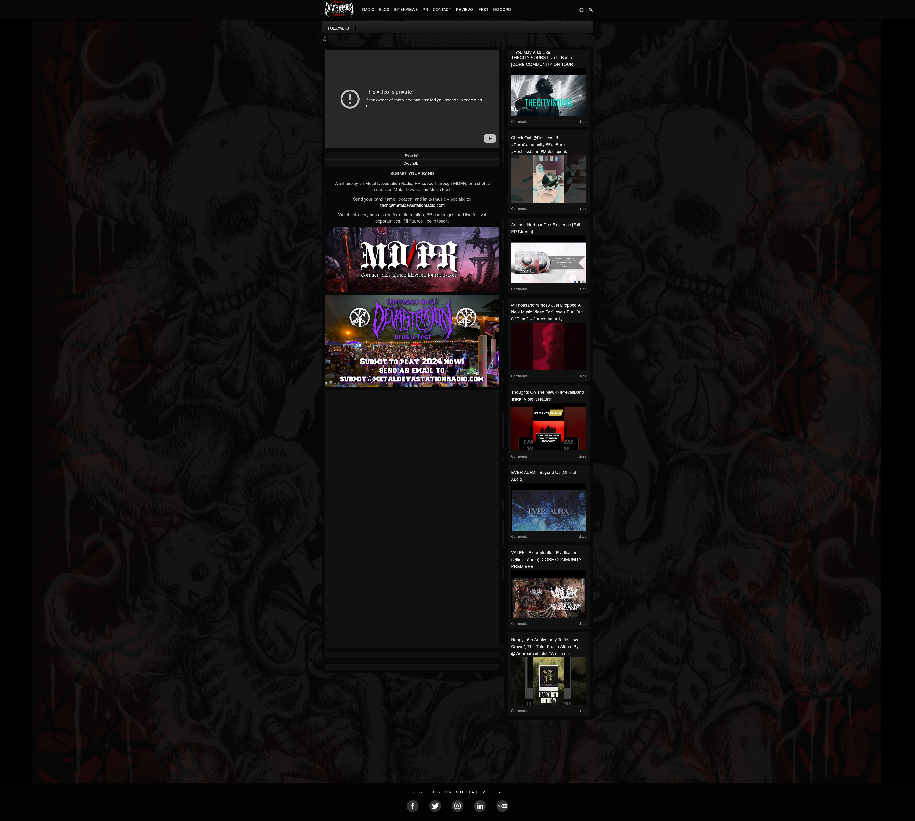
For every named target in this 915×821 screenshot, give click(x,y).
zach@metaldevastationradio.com (412, 205)
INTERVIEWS (406, 9)
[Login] (581, 10)
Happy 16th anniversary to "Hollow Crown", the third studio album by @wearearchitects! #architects (545, 646)
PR (425, 9)
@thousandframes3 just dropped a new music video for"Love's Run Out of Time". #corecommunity (547, 312)
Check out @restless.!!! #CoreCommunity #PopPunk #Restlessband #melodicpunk (539, 144)
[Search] (591, 10)
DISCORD (502, 9)
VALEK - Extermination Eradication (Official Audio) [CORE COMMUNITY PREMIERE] (546, 559)
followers (338, 28)
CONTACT (442, 9)
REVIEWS (465, 9)
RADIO (368, 9)
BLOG (384, 9)
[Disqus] (412, 457)
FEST (483, 9)
